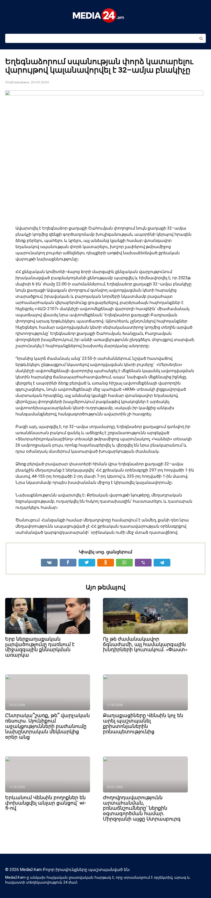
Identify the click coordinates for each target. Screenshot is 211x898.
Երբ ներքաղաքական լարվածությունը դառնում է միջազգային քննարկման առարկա (40, 647)
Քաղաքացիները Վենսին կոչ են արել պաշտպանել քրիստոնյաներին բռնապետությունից (143, 723)
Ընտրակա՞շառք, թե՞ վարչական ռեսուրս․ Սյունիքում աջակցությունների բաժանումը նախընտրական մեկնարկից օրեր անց (47, 726)
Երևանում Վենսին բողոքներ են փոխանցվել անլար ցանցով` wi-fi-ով (45, 803)
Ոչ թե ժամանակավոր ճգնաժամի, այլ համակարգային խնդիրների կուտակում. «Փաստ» (145, 644)
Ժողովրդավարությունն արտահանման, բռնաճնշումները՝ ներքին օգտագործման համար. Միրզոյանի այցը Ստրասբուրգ (142, 808)
